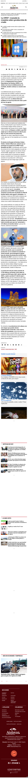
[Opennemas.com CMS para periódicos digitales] (14, 771)
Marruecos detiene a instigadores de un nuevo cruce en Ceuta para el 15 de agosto (17, 533)
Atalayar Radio (5, 713)
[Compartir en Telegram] (20, 69)
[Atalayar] (14, 7)
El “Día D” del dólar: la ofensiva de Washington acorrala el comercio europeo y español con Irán (16, 466)
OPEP (16, 349)
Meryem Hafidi (4, 64)
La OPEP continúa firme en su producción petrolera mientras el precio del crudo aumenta (14, 36)
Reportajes (4, 698)
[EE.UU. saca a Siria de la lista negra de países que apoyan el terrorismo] (4, 460)
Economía (3, 349)
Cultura (3, 697)
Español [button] (25, 1)
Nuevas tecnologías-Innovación (13, 701)
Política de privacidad (11, 724)
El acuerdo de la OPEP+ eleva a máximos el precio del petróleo (13, 30)
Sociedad (12, 697)
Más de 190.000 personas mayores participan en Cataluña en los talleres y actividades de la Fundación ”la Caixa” (17, 455)
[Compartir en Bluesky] (17, 69)
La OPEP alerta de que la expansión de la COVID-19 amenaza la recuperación (14, 33)
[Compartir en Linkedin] (23, 69)
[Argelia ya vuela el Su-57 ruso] (4, 527)
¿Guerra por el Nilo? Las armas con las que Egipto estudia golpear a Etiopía (17, 538)
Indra (16, 714)
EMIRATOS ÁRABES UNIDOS (13, 3)
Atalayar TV (4, 711)
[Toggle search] (26, 7)
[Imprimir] (9, 69)
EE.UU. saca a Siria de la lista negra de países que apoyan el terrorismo (17, 460)
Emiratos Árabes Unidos (9, 349)
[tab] (7, 681)
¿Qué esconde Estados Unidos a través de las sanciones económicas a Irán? (17, 522)
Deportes (13, 698)
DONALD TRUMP (22, 3)
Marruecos (4, 695)
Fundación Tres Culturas (20, 711)
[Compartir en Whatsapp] (25, 69)
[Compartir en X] (14, 69)
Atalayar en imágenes (6, 717)
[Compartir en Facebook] (12, 69)
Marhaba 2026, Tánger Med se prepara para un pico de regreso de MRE (17, 471)
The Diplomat (17, 716)
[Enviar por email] (6, 69)
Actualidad (13, 695)
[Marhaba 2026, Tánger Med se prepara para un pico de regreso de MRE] (4, 470)
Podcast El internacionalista (6, 715)
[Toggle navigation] (2, 7)
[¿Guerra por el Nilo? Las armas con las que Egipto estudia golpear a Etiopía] (4, 538)
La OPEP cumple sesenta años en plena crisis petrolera (13, 27)
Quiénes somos (10, 721)
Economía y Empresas (4, 693)
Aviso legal (19, 724)
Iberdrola (17, 713)
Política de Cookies (17, 721)
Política (12, 692)
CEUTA (7, 3)
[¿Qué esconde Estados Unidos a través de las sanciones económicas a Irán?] (4, 522)
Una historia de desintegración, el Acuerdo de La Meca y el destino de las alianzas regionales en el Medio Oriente (17, 448)
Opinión (3, 700)
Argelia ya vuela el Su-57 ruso (15, 526)
